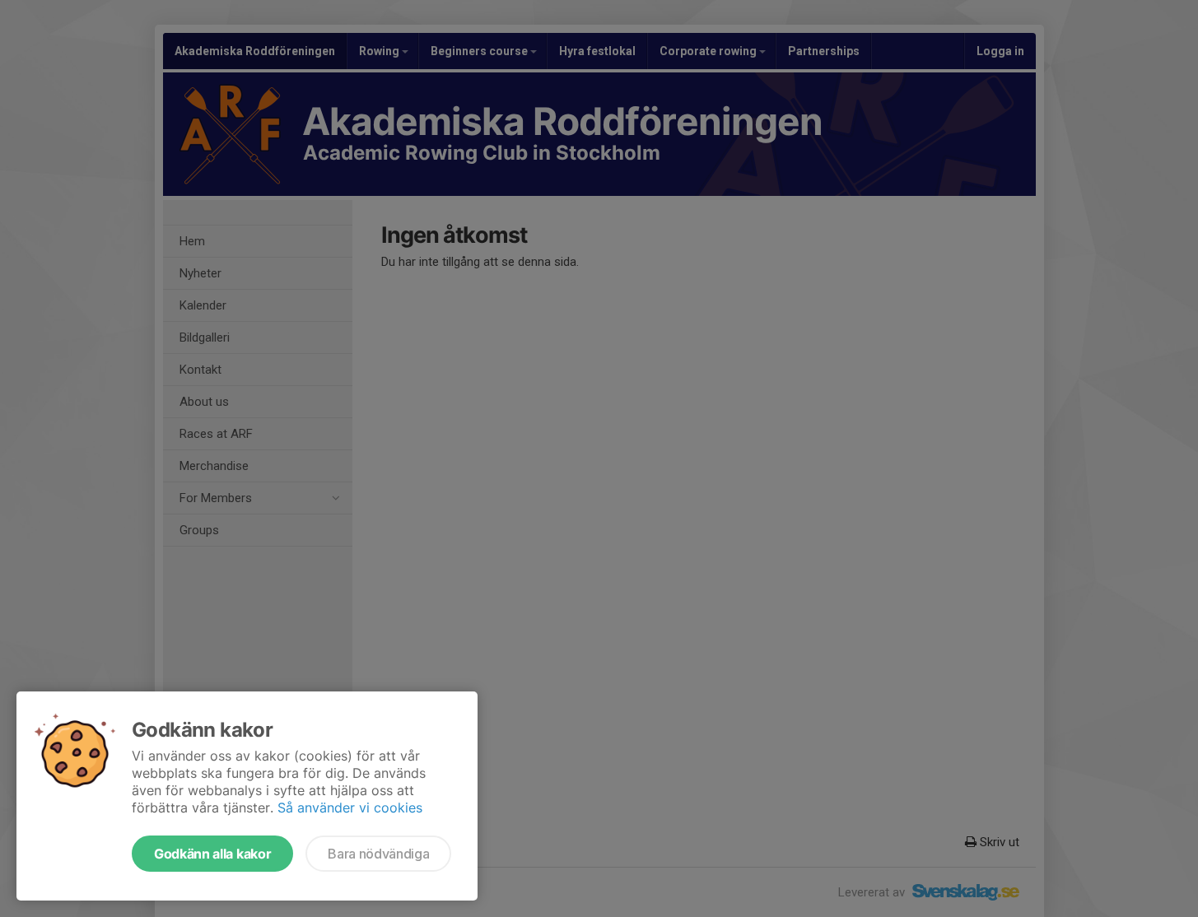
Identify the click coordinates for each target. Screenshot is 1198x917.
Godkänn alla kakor (212, 853)
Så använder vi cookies (349, 807)
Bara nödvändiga (378, 853)
